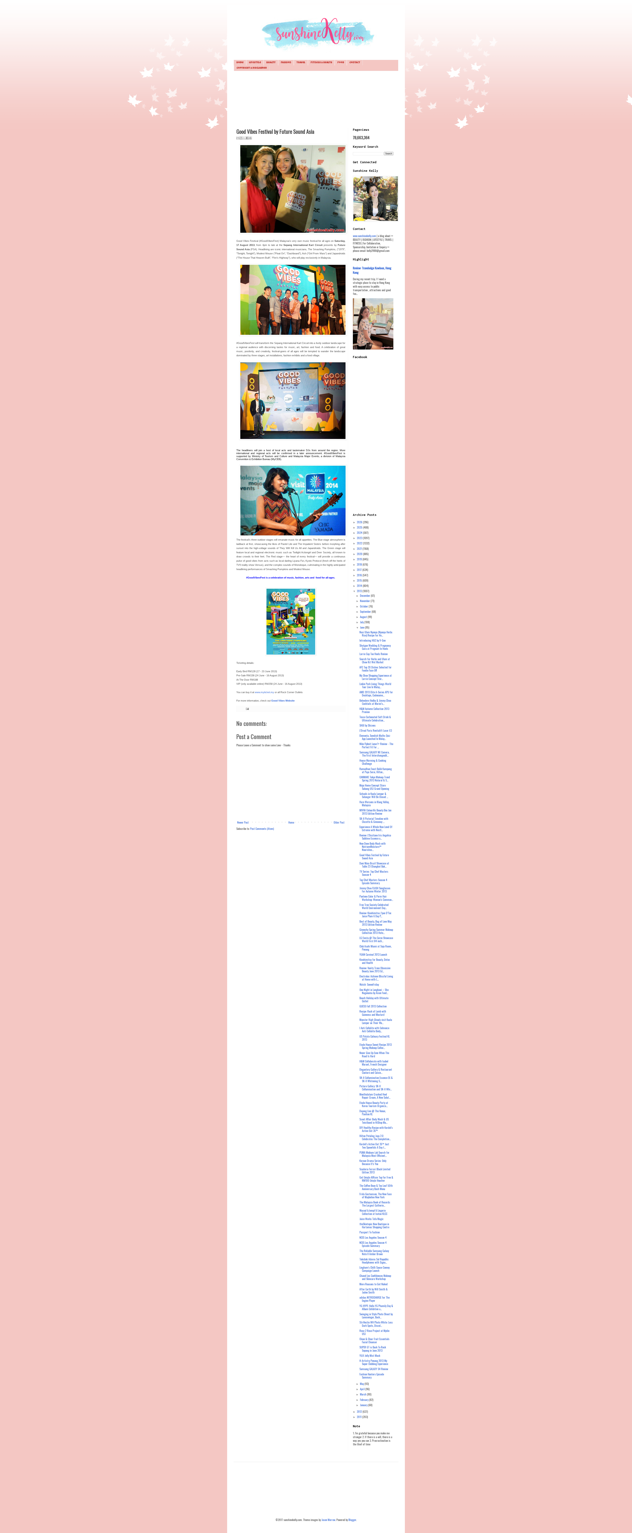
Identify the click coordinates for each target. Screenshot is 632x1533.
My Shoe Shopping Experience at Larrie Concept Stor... (375, 677)
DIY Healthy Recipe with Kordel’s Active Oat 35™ (376, 1129)
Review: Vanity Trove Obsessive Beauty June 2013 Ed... (374, 969)
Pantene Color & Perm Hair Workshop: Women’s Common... (376, 897)
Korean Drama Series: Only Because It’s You (372, 1162)
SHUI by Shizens (367, 725)
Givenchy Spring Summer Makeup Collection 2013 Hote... (376, 931)
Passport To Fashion (369, 1232)
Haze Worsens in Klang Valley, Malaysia (374, 803)
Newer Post (243, 822)
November (365, 601)
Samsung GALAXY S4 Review (373, 1369)
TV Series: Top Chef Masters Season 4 (373, 873)
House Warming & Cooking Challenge (372, 762)
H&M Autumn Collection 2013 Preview (374, 710)
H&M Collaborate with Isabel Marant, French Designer (373, 1062)
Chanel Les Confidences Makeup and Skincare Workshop (375, 1277)
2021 (360, 549)
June (362, 627)
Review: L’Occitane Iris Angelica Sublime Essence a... (375, 836)
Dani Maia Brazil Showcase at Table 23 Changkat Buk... (374, 864)
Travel (300, 62)
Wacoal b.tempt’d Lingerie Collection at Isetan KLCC (373, 1212)
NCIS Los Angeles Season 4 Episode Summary (373, 1244)
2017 (359, 570)
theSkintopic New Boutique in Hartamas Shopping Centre (374, 1225)
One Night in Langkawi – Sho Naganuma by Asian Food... (374, 991)
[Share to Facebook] (247, 138)
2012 (360, 1412)
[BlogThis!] (241, 138)
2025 (360, 527)
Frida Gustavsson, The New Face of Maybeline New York (375, 1195)
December (365, 596)
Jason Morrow (328, 1520)
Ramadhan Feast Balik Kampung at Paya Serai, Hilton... (375, 770)
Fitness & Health (321, 62)
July (362, 622)
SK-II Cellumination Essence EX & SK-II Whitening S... (376, 1079)
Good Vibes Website (283, 700)
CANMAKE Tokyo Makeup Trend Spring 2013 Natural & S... (374, 778)
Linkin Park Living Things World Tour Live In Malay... (375, 685)
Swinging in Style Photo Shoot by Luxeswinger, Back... (376, 1315)
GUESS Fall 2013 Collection (373, 1006)
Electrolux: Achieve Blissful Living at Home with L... (376, 977)
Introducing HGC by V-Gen (372, 640)
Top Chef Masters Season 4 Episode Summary (373, 881)
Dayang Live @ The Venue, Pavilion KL (372, 1112)
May (362, 1384)
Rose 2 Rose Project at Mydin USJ (374, 1332)
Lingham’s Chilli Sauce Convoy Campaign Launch (374, 1269)
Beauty (271, 62)
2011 (359, 1417)
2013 (360, 591)
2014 (360, 586)
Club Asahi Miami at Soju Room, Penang (375, 947)
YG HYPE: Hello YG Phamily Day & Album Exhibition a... (376, 1307)
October (364, 606)
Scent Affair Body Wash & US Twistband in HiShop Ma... (374, 1120)
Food (340, 62)
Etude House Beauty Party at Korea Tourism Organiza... (373, 1104)
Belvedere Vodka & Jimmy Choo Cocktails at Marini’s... (375, 702)
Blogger (352, 1520)
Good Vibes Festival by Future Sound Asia (374, 856)
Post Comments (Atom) (262, 829)
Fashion (286, 62)
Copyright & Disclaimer (252, 68)
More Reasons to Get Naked (373, 1284)
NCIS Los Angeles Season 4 (373, 1237)
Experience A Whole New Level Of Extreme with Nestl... (375, 828)
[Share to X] (244, 138)
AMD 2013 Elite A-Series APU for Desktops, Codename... (376, 693)
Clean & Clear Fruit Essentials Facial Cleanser (374, 1340)
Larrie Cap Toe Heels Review (373, 654)
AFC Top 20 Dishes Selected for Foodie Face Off (375, 668)
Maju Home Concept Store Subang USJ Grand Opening (374, 786)
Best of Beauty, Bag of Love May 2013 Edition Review (375, 923)
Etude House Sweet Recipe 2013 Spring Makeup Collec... (375, 1046)
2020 (360, 554)
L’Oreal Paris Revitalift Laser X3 (375, 730)
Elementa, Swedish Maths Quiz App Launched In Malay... (374, 737)
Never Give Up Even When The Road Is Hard (374, 1054)
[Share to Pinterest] (250, 138)
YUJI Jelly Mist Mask (369, 1356)
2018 (360, 564)
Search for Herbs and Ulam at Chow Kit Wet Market (374, 660)
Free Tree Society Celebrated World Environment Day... (374, 906)
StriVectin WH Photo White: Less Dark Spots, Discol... (376, 1323)
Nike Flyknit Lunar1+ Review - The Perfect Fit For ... (376, 745)
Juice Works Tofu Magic (371, 1219)
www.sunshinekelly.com (364, 236)
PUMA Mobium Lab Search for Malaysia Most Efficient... (374, 1154)
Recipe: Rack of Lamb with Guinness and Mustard (372, 1012)
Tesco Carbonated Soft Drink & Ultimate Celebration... (375, 718)
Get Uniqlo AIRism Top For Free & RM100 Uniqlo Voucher (376, 1178)
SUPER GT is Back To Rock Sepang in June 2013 (372, 1348)
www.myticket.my (264, 692)
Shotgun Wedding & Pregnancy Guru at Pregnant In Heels (375, 647)
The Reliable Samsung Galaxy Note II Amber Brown (374, 1252)
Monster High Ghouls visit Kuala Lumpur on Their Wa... (375, 1021)
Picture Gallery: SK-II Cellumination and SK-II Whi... (375, 1087)
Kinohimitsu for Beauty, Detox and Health (374, 961)
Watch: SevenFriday (369, 984)
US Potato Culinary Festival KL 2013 (374, 1037)
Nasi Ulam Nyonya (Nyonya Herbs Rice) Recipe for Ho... (375, 633)
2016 (360, 575)
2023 (360, 538)
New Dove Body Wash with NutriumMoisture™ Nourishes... (372, 847)
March (363, 1394)
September (366, 612)
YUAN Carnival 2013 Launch (373, 954)
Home (240, 62)
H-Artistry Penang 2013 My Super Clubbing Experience (373, 1362)
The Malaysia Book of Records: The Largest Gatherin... (374, 1203)
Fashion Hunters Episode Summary (371, 1375)
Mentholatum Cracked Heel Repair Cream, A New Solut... (374, 1095)
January (364, 1405)
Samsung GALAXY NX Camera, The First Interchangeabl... (374, 753)
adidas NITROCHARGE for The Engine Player (374, 1299)
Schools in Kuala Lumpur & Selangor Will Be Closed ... (373, 795)
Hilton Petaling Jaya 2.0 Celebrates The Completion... (375, 1137)
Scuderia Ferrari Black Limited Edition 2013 (374, 1170)
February (364, 1400)
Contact (354, 62)
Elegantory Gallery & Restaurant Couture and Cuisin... (375, 1071)
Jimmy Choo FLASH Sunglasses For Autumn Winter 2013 (374, 889)
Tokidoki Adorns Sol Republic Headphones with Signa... (374, 1260)
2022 (360, 543)
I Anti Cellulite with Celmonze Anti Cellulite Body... (374, 1029)
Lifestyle (255, 62)
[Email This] (237, 138)
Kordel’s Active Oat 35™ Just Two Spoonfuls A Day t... (374, 1145)
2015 (360, 580)
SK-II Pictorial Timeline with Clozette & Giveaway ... (373, 820)
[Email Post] (247, 708)
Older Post (339, 822)
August (364, 617)
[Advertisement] (316, 99)
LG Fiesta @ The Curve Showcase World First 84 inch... (376, 939)
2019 (360, 559)
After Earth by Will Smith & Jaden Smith (373, 1290)
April (362, 1389)
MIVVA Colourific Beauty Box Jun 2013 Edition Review (375, 811)
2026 (360, 522)
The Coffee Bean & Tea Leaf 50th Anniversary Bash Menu (376, 1187)
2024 (360, 533)
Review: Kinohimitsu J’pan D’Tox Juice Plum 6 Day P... (375, 914)
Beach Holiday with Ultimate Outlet (373, 999)
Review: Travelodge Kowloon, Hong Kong (372, 270)
